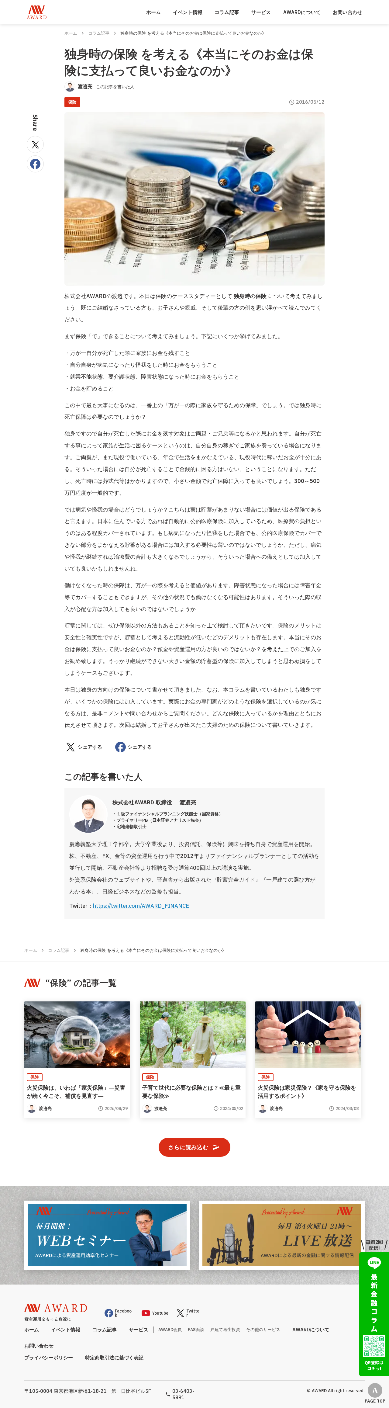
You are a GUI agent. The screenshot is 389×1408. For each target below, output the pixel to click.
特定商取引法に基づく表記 (114, 1357)
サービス (261, 12)
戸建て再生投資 (225, 1329)
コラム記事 (227, 12)
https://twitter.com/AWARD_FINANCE (141, 905)
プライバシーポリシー (48, 1357)
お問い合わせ (347, 12)
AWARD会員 (170, 1329)
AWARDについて (302, 12)
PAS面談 (196, 1329)
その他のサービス (263, 1329)
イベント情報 (187, 12)
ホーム (153, 12)
